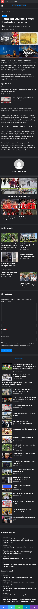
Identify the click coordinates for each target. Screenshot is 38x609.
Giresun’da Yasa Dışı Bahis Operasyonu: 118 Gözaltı (8, 265)
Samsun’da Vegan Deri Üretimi (23, 493)
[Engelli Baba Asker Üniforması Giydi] (7, 431)
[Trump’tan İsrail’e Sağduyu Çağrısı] (7, 456)
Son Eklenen (19, 358)
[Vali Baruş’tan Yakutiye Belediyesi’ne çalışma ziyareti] (7, 423)
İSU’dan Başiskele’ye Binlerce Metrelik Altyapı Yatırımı (22, 390)
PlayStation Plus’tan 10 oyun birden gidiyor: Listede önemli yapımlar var (24, 398)
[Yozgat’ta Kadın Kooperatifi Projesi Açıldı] (28, 276)
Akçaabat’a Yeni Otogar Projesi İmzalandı (9, 273)
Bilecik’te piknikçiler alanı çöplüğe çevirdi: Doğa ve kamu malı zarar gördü (9, 245)
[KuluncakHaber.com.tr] (19, 5)
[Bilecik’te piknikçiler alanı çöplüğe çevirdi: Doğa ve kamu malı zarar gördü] (9, 237)
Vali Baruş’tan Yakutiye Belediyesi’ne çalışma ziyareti (22, 422)
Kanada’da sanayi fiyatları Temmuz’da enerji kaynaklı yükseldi (27, 254)
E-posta (4, 329)
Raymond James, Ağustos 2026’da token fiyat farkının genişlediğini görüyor (17, 383)
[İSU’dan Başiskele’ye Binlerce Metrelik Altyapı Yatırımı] (7, 392)
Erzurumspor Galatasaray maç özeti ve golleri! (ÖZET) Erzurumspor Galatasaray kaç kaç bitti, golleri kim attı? (24, 367)
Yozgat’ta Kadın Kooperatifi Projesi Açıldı (28, 284)
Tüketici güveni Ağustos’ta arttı (22, 98)
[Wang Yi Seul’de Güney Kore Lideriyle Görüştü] (7, 511)
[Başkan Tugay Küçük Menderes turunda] (7, 439)
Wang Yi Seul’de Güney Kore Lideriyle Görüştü (22, 510)
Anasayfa (5, 12)
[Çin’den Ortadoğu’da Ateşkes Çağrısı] (7, 488)
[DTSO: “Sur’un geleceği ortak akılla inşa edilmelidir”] (28, 237)
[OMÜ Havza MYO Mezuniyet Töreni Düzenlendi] (7, 464)
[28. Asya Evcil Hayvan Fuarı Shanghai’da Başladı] (7, 377)
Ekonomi (11, 12)
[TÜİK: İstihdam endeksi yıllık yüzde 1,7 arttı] (7, 415)
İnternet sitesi (5, 336)
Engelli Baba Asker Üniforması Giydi (24, 429)
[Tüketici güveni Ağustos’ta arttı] (6, 100)
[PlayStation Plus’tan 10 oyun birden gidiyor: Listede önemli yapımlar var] (7, 399)
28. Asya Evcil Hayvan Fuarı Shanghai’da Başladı (21, 376)
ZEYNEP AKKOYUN (9, 26)
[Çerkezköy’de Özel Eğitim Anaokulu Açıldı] (7, 519)
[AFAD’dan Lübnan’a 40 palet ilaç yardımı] (7, 503)
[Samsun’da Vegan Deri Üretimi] (7, 495)
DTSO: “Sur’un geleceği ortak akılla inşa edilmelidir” (27, 245)
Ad (2, 323)
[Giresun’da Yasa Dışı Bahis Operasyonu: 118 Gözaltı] (9, 257)
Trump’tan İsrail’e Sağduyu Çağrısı (24, 454)
